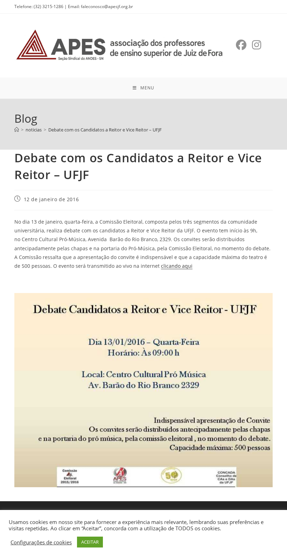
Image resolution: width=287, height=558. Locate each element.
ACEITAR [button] (90, 542)
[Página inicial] (16, 130)
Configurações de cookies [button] (41, 542)
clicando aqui (176, 266)
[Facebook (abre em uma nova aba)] (241, 45)
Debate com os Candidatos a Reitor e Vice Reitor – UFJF (105, 130)
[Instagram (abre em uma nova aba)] (256, 45)
